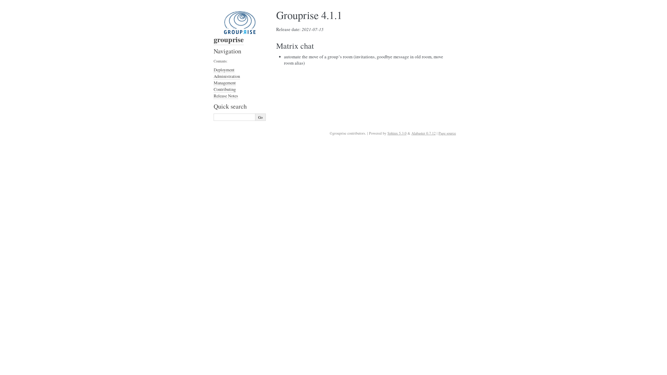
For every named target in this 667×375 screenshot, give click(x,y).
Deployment (224, 70)
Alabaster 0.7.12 (423, 133)
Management (225, 83)
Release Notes (226, 96)
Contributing (225, 89)
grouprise (229, 39)
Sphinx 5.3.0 (396, 133)
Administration (227, 76)
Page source (447, 133)
